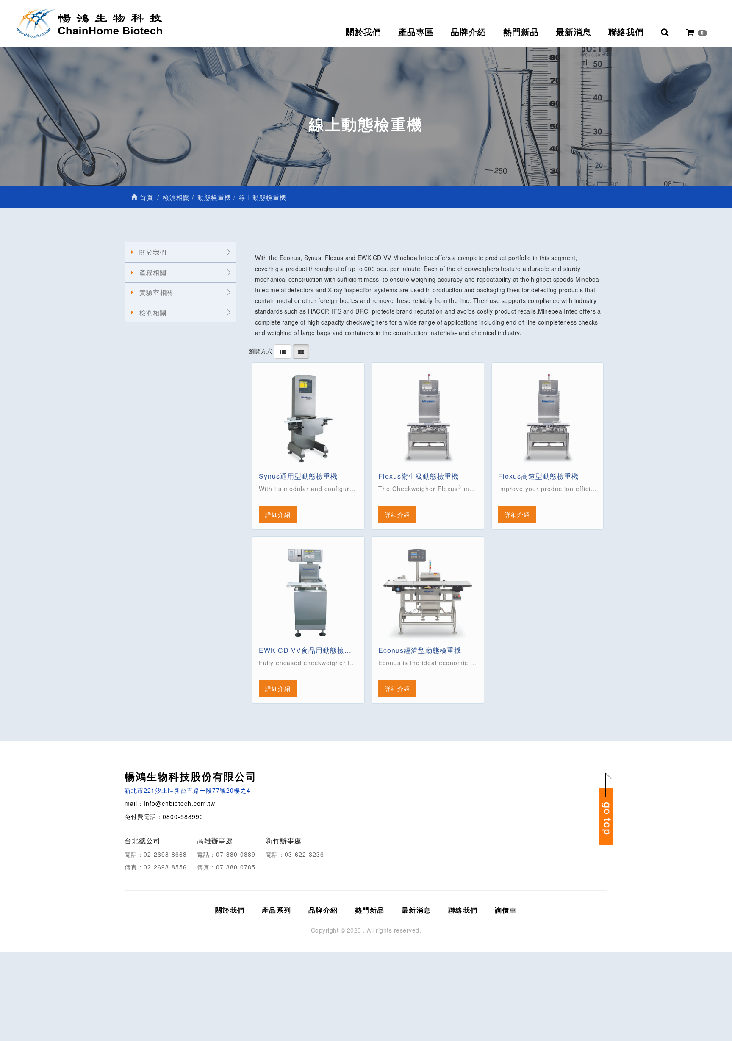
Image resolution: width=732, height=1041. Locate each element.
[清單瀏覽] (282, 351)
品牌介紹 (468, 32)
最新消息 (573, 32)
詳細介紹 (278, 514)
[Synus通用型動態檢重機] (308, 418)
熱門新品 (521, 32)
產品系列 (276, 910)
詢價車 (506, 910)
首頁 (145, 197)
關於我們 (363, 32)
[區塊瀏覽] (301, 351)
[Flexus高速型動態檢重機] (547, 418)
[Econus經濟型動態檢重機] (427, 592)
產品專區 (416, 32)
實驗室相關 (156, 292)
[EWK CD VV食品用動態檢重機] (308, 592)
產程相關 (152, 272)
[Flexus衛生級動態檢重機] (427, 418)
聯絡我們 (626, 32)
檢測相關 (152, 312)
